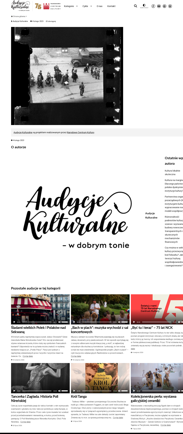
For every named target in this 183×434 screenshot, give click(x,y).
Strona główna (19, 16)
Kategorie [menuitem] (69, 6)
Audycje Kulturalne (20, 21)
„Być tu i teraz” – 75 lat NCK (152, 327)
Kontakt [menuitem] (111, 6)
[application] (40, 322)
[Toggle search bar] (135, 6)
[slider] (64, 322)
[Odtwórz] (14, 322)
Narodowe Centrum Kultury (80, 132)
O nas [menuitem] (99, 6)
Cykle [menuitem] (85, 6)
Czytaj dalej (28, 356)
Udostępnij (51, 21)
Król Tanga (79, 396)
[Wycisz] (59, 322)
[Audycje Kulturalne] (76, 218)
